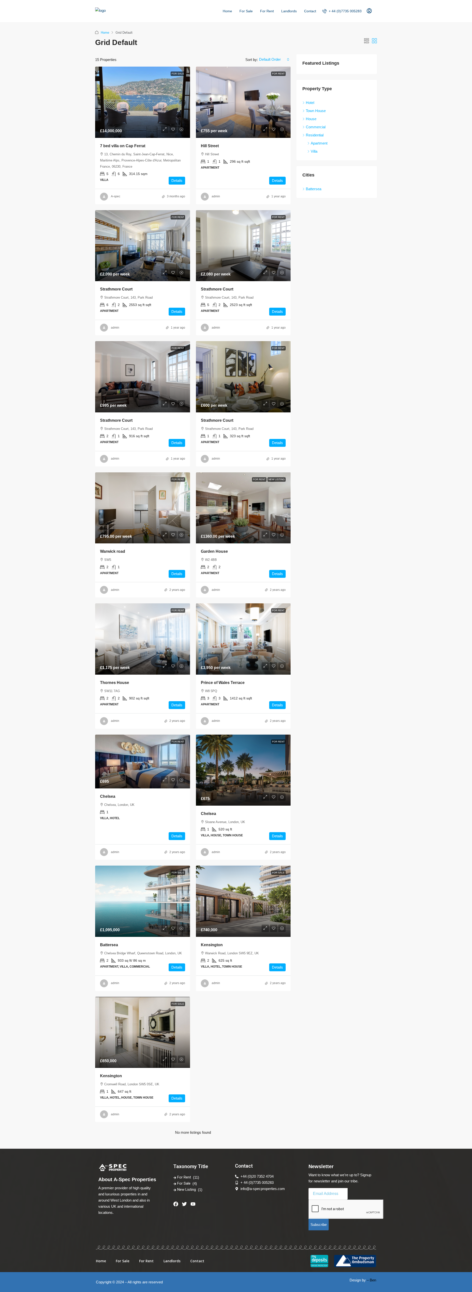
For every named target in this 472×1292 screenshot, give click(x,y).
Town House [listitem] (316, 111)
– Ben (371, 1280)
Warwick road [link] (112, 551)
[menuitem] (342, 11)
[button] (366, 41)
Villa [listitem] (314, 151)
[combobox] (274, 59)
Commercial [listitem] (315, 127)
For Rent (267, 11)
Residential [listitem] (315, 135)
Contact (310, 11)
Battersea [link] (109, 945)
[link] (142, 102)
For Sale (246, 11)
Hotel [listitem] (310, 103)
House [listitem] (311, 119)
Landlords (289, 11)
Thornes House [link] (114, 683)
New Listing (276, 479)
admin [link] (216, 196)
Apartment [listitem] (319, 143)
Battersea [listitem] (313, 189)
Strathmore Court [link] (116, 289)
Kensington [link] (212, 945)
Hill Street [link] (210, 146)
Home (227, 11)
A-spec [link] (115, 196)
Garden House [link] (214, 551)
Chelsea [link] (107, 796)
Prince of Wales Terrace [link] (223, 683)
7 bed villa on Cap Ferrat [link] (122, 146)
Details (176, 180)
